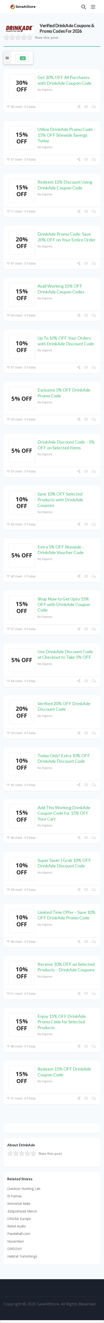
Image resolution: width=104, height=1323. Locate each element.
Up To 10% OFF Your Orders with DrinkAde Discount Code (65, 340)
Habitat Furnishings (22, 1256)
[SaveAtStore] (23, 6)
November (15, 1241)
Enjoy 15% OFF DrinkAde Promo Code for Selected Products (61, 1021)
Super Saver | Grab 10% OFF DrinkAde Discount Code (64, 863)
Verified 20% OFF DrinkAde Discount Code (63, 706)
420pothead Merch (22, 1211)
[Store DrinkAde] (19, 28)
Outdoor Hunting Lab (23, 1188)
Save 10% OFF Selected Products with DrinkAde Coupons (60, 499)
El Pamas (14, 1196)
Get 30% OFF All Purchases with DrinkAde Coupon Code (64, 80)
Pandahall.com (18, 1233)
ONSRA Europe (19, 1218)
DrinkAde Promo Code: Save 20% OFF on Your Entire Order (66, 236)
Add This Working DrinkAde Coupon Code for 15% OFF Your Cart (63, 813)
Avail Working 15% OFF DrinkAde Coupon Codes (60, 288)
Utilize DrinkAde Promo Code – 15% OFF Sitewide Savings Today (66, 135)
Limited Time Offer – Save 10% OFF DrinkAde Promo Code (66, 915)
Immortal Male (18, 1203)
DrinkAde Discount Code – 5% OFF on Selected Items (66, 444)
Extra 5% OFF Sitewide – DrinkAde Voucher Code (60, 549)
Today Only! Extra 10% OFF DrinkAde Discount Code (63, 758)
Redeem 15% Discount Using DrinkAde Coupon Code (64, 184)
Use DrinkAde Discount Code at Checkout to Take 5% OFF (65, 654)
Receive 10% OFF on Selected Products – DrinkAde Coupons (66, 967)
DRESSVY (14, 1248)
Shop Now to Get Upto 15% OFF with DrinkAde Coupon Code (63, 604)
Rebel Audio (16, 1226)
